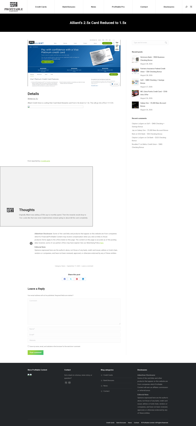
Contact (106, 391)
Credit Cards (108, 375)
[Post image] (135, 59)
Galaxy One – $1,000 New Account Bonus (153, 104)
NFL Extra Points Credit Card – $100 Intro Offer (153, 93)
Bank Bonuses (108, 380)
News (31, 42)
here (101, 243)
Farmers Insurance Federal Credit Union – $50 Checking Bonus (152, 70)
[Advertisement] (71, 186)
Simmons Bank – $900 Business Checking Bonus (152, 58)
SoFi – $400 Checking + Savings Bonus (152, 81)
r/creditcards (45, 161)
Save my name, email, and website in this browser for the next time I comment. (55, 346)
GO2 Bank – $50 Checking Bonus (150, 134)
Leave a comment (87, 266)
